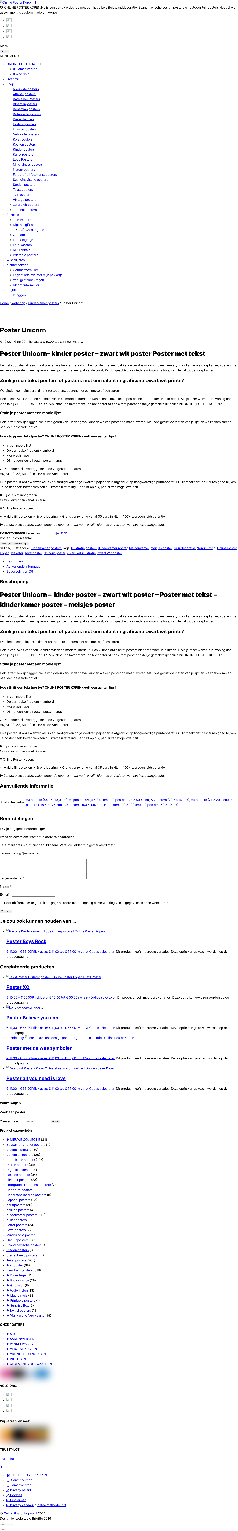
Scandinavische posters (30, 180)
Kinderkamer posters (43, 303)
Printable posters (25, 255)
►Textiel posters (18, 1310)
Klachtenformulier (26, 285)
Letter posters (16, 1225)
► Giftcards (15, 1285)
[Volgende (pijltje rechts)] (4, 1529)
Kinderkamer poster (112, 548)
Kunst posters (23, 154)
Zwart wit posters (26, 205)
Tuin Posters (22, 220)
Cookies (15, 1495)
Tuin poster (21, 195)
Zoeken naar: (9, 1121)
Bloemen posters (18, 1150)
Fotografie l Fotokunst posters (28, 1185)
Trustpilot (7, 1459)
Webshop (18, 303)
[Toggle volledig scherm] (4, 1524)
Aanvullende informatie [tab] (23, 566)
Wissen (62, 533)
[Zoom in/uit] (1, 1524)
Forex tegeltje (23, 240)
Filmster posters (25, 129)
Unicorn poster (54, 553)
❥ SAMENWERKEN (20, 1339)
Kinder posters (24, 149)
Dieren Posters (23, 119)
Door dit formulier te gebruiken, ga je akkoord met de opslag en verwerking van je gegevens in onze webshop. (86, 903)
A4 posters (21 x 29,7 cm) (210, 800)
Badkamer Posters (26, 99)
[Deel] (8, 1524)
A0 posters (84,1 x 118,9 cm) (46, 800)
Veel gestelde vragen (28, 280)
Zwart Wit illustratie (81, 553)
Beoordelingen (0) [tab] (19, 571)
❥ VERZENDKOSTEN (21, 1349)
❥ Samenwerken (25, 69)
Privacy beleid (20, 1490)
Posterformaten (12, 533)
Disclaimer (17, 1500)
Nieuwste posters (26, 89)
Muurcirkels (21, 250)
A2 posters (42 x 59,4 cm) (129, 800)
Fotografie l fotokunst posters (35, 174)
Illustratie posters (84, 548)
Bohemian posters (26, 109)
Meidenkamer (139, 548)
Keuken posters (24, 144)
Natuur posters (24, 169)
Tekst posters (23, 190)
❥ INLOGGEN (16, 1359)
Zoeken (55, 1122)
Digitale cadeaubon (20, 1170)
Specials (12, 215)
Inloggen (19, 295)
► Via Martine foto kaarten (26, 1315)
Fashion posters (24, 124)
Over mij (12, 79)
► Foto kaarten (17, 1280)
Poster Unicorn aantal (16, 538)
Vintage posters (24, 200)
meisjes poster (161, 548)
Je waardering (11, 853)
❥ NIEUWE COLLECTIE (23, 1140)
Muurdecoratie (184, 548)
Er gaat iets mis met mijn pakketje (38, 275)
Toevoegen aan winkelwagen (14, 543)
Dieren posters (17, 1165)
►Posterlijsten (17, 1290)
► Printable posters (20, 1300)
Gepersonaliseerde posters (26, 1195)
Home (4, 303)
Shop (10, 84)
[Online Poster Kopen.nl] (18, 2)
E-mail (6, 894)
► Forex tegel (16, 1275)
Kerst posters (23, 139)
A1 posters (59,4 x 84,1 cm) (89, 800)
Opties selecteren (102, 952)
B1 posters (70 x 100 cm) (122, 805)
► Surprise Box (17, 1305)
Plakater (17, 553)
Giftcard (19, 235)
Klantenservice (17, 265)
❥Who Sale (21, 74)
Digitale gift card (25, 225)
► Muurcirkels (16, 1295)
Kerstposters (15, 1205)
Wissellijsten (15, 260)
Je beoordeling (12, 878)
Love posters (16, 1230)
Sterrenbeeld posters (21, 1255)
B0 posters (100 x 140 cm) (83, 805)
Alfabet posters (24, 94)
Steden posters (24, 185)
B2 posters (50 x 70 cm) (160, 805)
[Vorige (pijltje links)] (1, 1529)
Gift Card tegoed (31, 230)
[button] (9, 56)
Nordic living (206, 548)
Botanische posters (27, 114)
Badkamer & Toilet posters (25, 1145)
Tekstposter (33, 553)
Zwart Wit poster (109, 553)
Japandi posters (25, 210)
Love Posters (22, 159)
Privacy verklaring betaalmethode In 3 (37, 1505)
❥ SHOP (12, 1334)
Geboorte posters (26, 134)
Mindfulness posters (28, 164)
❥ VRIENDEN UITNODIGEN (26, 1354)
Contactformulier (25, 270)
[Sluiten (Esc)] (11, 1524)
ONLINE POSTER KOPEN (24, 64)
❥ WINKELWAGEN (19, 1344)
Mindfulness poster (20, 1235)
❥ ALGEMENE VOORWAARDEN (29, 1364)
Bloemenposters (25, 104)
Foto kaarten (22, 245)
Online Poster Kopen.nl (20, 1513)
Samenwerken (20, 1485)
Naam (5, 886)
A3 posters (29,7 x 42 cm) (170, 800)
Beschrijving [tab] (15, 561)
